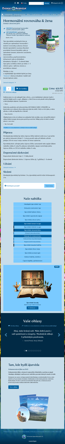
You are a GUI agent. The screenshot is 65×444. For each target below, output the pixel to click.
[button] (5, 341)
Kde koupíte (46, 14)
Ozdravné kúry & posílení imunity (32, 239)
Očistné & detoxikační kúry (32, 233)
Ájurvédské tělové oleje (32, 249)
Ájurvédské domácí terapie (32, 224)
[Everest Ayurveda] (14, 9)
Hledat (47, 3)
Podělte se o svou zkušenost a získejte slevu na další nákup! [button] (20, 127)
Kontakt (60, 14)
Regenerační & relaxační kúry (32, 241)
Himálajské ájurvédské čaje (32, 204)
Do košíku (23, 89)
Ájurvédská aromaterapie (32, 253)
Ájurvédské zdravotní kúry (32, 230)
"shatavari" (6, 76)
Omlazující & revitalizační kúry (32, 236)
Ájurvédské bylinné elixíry (32, 212)
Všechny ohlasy (14, 325)
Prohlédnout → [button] (32, 308)
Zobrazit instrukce (8, 167)
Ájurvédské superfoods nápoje (32, 216)
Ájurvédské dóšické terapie (32, 227)
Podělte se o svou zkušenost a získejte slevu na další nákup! (40, 325)
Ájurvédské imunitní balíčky (32, 245)
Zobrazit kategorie (8, 82)
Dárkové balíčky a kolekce (32, 257)
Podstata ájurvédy (19, 14)
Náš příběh (8, 14)
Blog (28, 14)
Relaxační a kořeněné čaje (32, 208)
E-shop (53, 14)
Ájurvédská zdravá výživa (32, 220)
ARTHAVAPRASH (11, 32)
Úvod (2, 14)
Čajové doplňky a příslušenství (32, 261)
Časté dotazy (36, 14)
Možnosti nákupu (10, 92)
